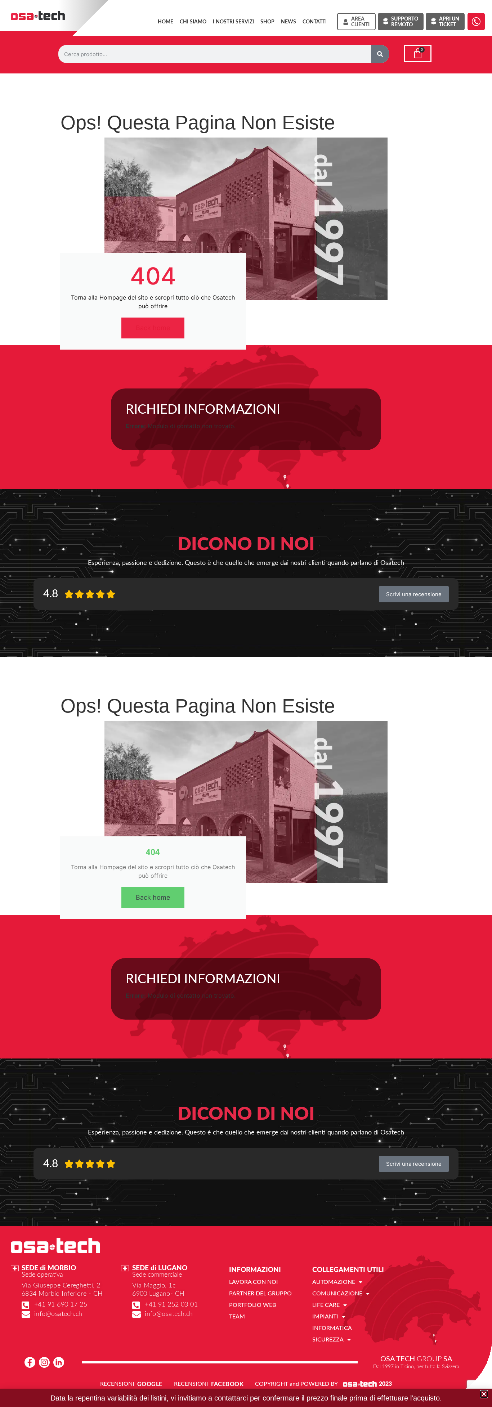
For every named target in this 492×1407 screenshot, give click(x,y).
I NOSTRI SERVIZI (233, 21)
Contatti (315, 21)
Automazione (333, 1282)
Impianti (325, 1317)
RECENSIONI (117, 1384)
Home (165, 21)
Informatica (332, 1328)
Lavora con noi (253, 1282)
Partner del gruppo (260, 1293)
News (288, 21)
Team (237, 1317)
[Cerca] (380, 54)
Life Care (326, 1305)
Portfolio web (252, 1305)
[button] (484, 1394)
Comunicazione (337, 1293)
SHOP (267, 21)
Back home (153, 328)
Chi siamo (193, 21)
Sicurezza (328, 1340)
